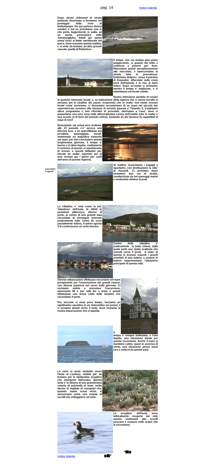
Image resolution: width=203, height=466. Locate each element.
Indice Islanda (148, 7)
